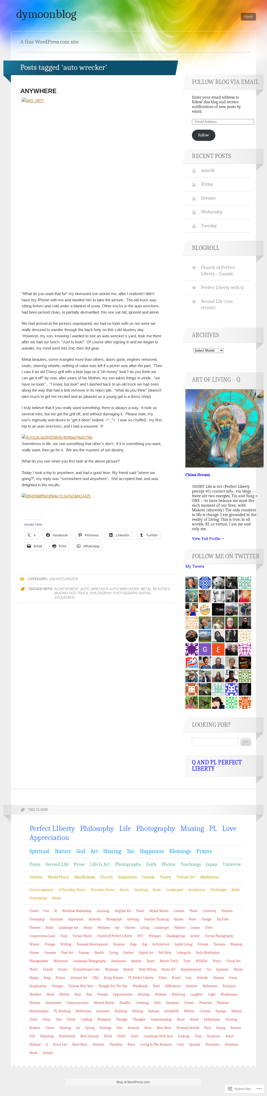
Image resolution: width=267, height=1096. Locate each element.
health (99, 953)
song (47, 978)
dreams (34, 1003)
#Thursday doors (72, 890)
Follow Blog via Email (225, 82)
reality (64, 994)
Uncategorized (63, 579)
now (89, 994)
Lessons (179, 911)
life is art (100, 864)
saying (144, 593)
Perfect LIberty (52, 828)
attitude (202, 978)
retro (131, 1044)
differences (173, 986)
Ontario (36, 877)
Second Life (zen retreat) (217, 304)
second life (57, 864)
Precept (103, 994)
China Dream (197, 474)
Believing (178, 994)
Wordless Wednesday (77, 911)
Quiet (134, 1036)
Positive (179, 928)
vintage (50, 944)
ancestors (103, 1011)
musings (144, 994)
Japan (212, 864)
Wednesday (212, 212)
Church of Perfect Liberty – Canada (218, 271)
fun (46, 911)
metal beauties (155, 589)
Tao (130, 851)
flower (189, 1003)
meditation (209, 877)
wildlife (202, 961)
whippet (155, 936)
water (33, 969)
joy (117, 928)
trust (187, 961)
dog (144, 944)
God (80, 851)
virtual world (82, 936)
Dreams (208, 198)
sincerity (95, 919)
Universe (232, 864)
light (211, 994)
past (119, 1028)
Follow (203, 135)
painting (231, 1019)
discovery (231, 1044)
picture (60, 978)
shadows (223, 1003)
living (144, 928)
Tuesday (209, 226)
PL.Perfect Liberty (140, 978)
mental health (104, 1003)
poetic (217, 961)
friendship (37, 919)
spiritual (39, 851)
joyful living (183, 944)
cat (209, 969)
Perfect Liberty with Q (222, 287)
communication (77, 1003)
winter (34, 944)
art (94, 851)
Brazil (176, 978)
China (47, 1019)
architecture (160, 944)
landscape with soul (158, 1036)
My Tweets (194, 566)
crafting (86, 1019)
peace (140, 911)
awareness (118, 961)
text (59, 1019)
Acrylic (195, 936)
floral (108, 1036)
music (56, 898)
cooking (183, 1036)
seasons (218, 978)
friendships (38, 898)
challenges (218, 890)
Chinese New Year (80, 986)
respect (34, 1028)
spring (89, 1028)
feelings (105, 1028)
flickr (121, 1036)
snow (157, 890)
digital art (146, 953)
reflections (83, 1011)
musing (61, 593)
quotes (63, 969)
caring (113, 953)
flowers (34, 928)
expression (75, 919)
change (206, 919)
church (106, 877)
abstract (191, 986)
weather (35, 994)
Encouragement (41, 890)
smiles (178, 919)
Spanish (194, 1044)
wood (50, 994)
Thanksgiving (175, 936)
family (48, 969)
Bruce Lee (60, 1044)
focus (233, 978)
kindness (229, 986)
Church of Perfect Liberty (114, 936)
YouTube (223, 919)
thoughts (139, 1019)
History (128, 969)
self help (165, 953)
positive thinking (156, 919)
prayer (204, 851)
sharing (112, 851)
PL (213, 828)
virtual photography (219, 936)
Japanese (222, 969)
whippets (104, 1019)
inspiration (127, 877)
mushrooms (229, 994)
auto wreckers (124, 589)
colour (49, 1028)
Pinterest (205, 1003)
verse (192, 919)
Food (63, 936)
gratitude (56, 919)
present (235, 1028)
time (198, 1036)
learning (103, 911)
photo (193, 911)
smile (236, 890)
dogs (133, 944)
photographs (128, 864)
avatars (136, 961)
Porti (156, 986)
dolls (157, 1003)
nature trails (169, 961)
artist (229, 1036)
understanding (161, 1019)
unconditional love (86, 969)
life (125, 828)
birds (49, 928)
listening (142, 1003)
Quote (124, 890)
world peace (58, 877)
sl (55, 911)
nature (63, 851)
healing (137, 1011)
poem (34, 864)
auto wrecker (94, 589)
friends (203, 944)
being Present (113, 978)
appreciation (49, 837)
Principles (212, 1044)
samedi (208, 170)
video (163, 978)
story (147, 1028)
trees (209, 928)
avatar (87, 928)
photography (155, 828)
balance (153, 1011)
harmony (111, 969)
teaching (141, 890)
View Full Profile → (208, 538)
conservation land (42, 936)
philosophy (101, 593)
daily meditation (208, 953)
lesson (195, 928)
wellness (104, 928)
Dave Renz (164, 1028)
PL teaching (62, 1011)
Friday (207, 184)
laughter (196, 994)
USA (96, 978)
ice (78, 1028)
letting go (184, 953)
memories (60, 961)
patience (98, 1044)
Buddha (124, 1003)
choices (130, 928)
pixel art (67, 953)
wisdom (161, 994)
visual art (233, 961)
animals (133, 1028)
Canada (148, 877)
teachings (190, 864)
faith (151, 864)
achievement (66, 589)
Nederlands (67, 1036)
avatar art (168, 969)
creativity (209, 911)
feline (71, 1019)
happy (34, 978)
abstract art (79, 978)
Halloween (210, 986)
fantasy (83, 953)
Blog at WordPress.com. (133, 1082)
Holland (35, 1044)
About (248, 17)
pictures (227, 911)
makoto (236, 1011)
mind (181, 1019)
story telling (147, 969)
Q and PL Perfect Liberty (217, 765)
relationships (38, 1011)
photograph (125, 593)
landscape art (68, 928)
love (229, 828)
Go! (245, 742)
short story (79, 1044)
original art (122, 911)
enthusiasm (212, 1019)
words (194, 1019)
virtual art (186, 877)
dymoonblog (46, 14)
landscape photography (89, 961)
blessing (236, 944)
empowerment (191, 969)
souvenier (64, 598)
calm (180, 1044)
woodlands (140, 986)
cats (188, 978)
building (121, 1011)
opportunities (122, 994)
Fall (32, 1036)
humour (119, 944)
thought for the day (112, 986)
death (33, 1053)
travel (33, 911)
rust (78, 994)
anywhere (38, 90)
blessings (180, 851)
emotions (172, 1003)
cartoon (205, 1011)
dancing (65, 1028)
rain (207, 1028)
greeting (133, 919)
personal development (92, 944)
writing (65, 944)
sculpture (213, 1036)
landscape (161, 928)
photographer (38, 961)
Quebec (128, 953)
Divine (238, 969)
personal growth (188, 1028)
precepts (219, 944)
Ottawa (34, 953)
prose (79, 864)
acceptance (196, 890)
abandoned (53, 1003)
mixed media (158, 911)
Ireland (48, 1053)
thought (122, 1019)
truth (33, 1019)
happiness (152, 851)
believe (189, 1011)
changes (57, 986)
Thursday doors (102, 890)
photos (168, 864)
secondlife (172, 1011)
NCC (140, 936)
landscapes (174, 890)
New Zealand (89, 1036)
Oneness (50, 953)
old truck (78, 593)
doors (150, 961)
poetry (165, 877)
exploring (47, 1036)
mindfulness (84, 877)
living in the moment (156, 1044)
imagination (37, 986)
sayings (221, 1011)
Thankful (116, 1044)
